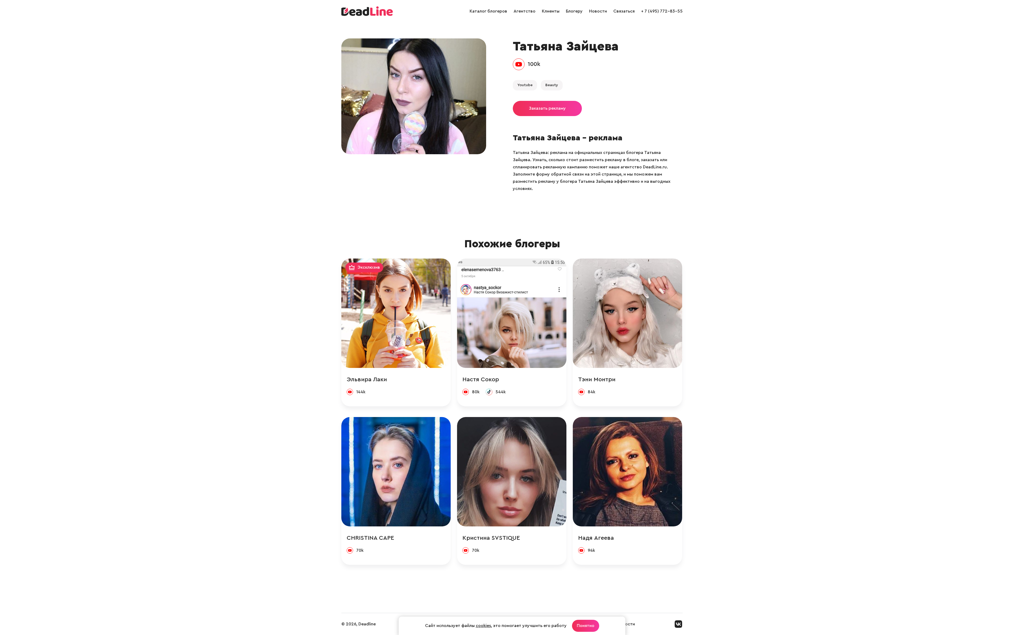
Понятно (585, 626)
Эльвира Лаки (367, 379)
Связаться (624, 11)
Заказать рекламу (547, 108)
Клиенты (550, 11)
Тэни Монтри (596, 379)
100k (534, 64)
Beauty (551, 85)
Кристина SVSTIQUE (491, 538)
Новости (598, 11)
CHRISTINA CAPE (370, 538)
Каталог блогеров (488, 11)
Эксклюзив (369, 267)
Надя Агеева (596, 538)
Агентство (524, 11)
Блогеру (574, 11)
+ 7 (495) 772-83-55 (662, 11)
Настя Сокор (480, 379)
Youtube (525, 85)
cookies (483, 626)
